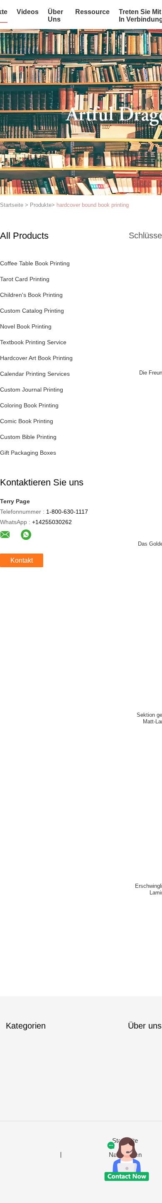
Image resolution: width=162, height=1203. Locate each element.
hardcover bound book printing (92, 205)
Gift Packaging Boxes (28, 452)
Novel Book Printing (26, 326)
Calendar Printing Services (35, 373)
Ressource (92, 11)
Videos (28, 11)
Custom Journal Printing (31, 389)
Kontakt (21, 560)
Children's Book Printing (31, 295)
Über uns (55, 15)
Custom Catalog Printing (32, 310)
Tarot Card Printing (24, 279)
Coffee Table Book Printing (35, 263)
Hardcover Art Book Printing (36, 358)
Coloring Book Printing (29, 405)
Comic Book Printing (26, 421)
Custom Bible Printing (28, 437)
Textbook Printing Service (33, 342)
